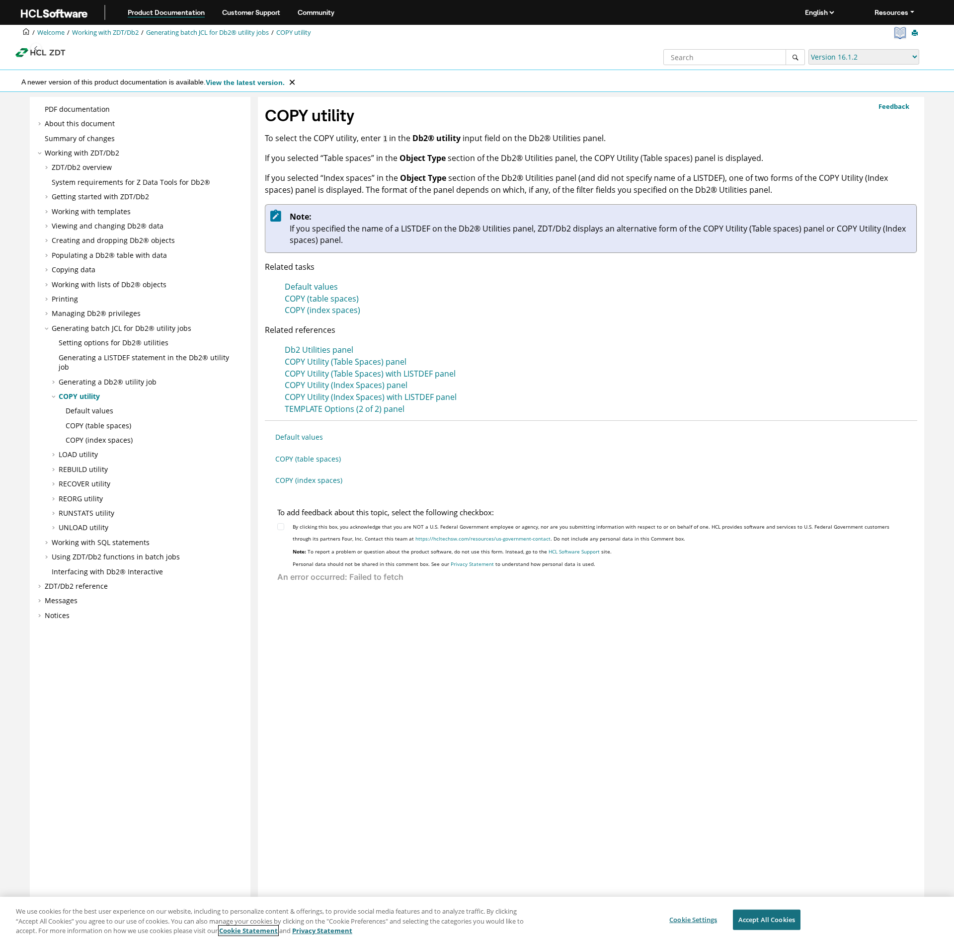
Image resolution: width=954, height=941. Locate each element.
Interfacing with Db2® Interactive (107, 571)
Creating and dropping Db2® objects (113, 240)
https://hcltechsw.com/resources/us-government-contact (483, 538)
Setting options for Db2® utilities (113, 342)
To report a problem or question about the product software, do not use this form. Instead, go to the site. (452, 551)
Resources (891, 12)
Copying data (73, 269)
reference (76, 586)
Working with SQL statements (101, 542)
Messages (61, 600)
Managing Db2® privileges (96, 313)
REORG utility (81, 498)
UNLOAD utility (83, 527)
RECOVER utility (84, 483)
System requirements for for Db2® (131, 182)
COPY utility (293, 32)
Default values (89, 410)
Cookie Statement (248, 930)
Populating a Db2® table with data (109, 255)
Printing (65, 299)
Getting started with (100, 196)
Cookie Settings (693, 919)
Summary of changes (80, 138)
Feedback (893, 106)
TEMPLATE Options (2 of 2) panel (344, 408)
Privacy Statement (472, 563)
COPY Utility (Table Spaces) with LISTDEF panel (370, 373)
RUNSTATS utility (86, 513)
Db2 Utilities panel (319, 349)
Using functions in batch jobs (116, 556)
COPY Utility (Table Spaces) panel (345, 361)
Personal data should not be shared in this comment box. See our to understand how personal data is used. (444, 563)
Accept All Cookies (766, 919)
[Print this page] (915, 33)
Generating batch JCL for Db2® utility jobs (207, 32)
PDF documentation (77, 109)
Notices (57, 615)
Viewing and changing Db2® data (107, 226)
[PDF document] (901, 33)
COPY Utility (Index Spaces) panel (346, 385)
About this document (80, 123)
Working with (105, 32)
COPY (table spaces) (98, 425)
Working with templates (91, 211)
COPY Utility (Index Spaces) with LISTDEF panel (371, 397)
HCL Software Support (574, 551)
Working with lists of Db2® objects (109, 284)
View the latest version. (245, 82)
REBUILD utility (83, 469)
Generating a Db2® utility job (108, 382)
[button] (41, 109)
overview (82, 167)
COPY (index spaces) (99, 440)
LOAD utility (78, 454)
